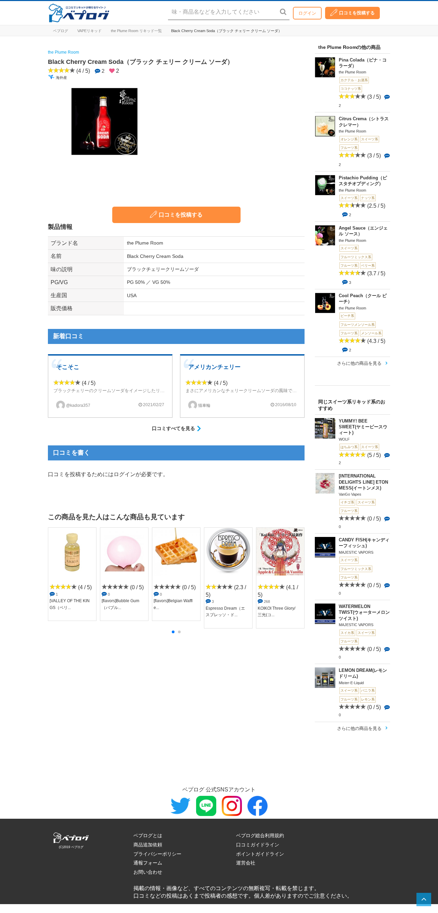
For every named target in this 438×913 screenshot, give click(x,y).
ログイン (307, 13)
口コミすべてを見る (173, 428)
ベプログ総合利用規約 (260, 835)
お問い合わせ (147, 872)
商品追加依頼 (147, 844)
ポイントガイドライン (260, 854)
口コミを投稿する (357, 12)
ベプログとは (147, 835)
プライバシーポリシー (157, 854)
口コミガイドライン (257, 844)
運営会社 (245, 863)
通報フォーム (147, 863)
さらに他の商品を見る (359, 363)
